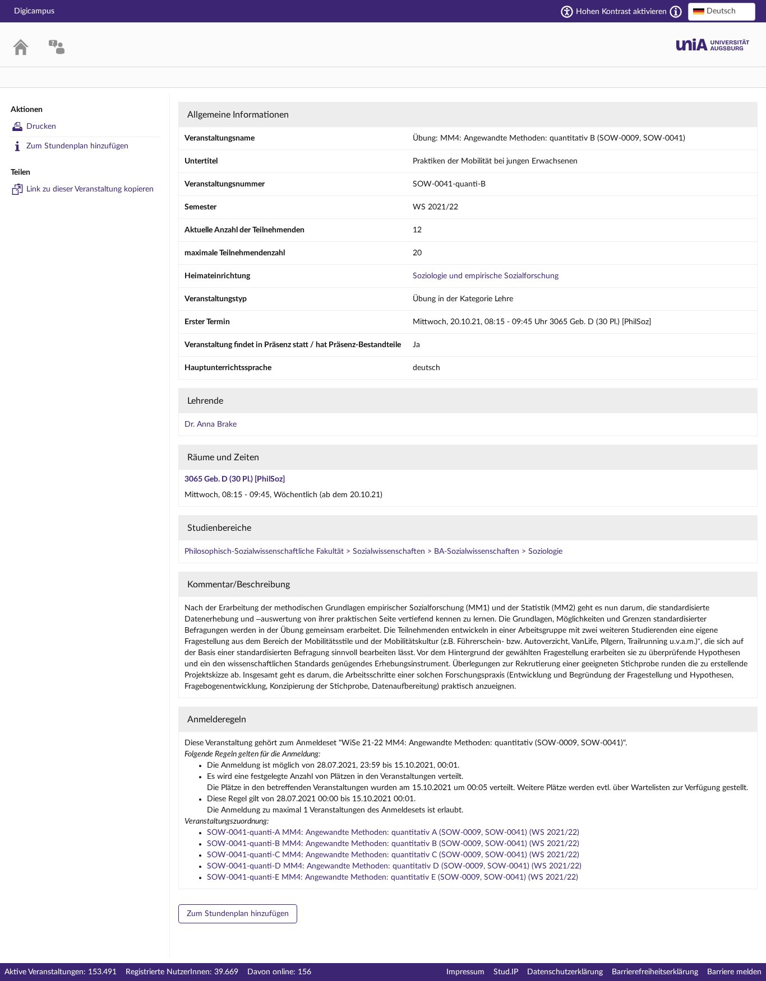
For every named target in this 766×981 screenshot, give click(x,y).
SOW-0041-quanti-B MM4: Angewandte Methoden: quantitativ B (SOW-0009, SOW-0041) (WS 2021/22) (393, 844)
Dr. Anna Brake (210, 424)
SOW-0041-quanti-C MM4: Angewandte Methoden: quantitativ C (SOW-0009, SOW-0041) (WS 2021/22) (393, 855)
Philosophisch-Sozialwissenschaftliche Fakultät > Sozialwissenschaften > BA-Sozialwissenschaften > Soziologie (373, 551)
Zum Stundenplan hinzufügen (77, 146)
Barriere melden (734, 972)
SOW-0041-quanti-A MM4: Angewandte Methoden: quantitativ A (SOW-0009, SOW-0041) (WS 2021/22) (393, 833)
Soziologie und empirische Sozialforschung (486, 276)
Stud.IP (505, 972)
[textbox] (722, 11)
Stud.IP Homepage (712, 44)
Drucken (41, 126)
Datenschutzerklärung (565, 972)
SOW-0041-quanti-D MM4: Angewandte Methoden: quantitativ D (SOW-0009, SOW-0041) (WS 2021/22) (394, 866)
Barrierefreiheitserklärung (655, 972)
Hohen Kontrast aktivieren (621, 12)
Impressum (465, 972)
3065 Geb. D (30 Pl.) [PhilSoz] (234, 479)
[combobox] (721, 12)
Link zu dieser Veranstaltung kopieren (90, 189)
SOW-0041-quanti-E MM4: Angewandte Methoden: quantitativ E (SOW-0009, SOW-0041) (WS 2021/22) (392, 877)
